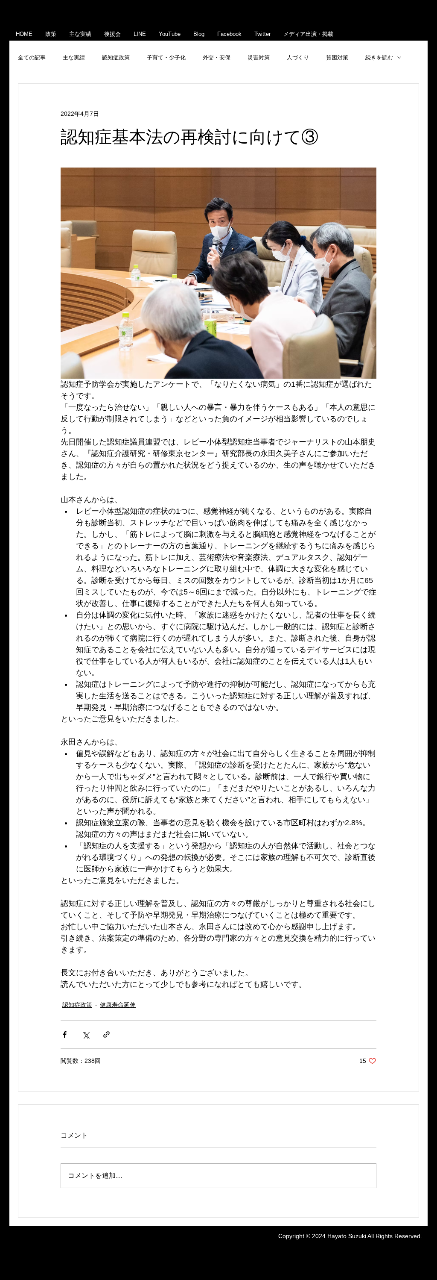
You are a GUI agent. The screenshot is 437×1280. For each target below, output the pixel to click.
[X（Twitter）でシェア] (86, 1034)
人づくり (298, 57)
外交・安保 (216, 57)
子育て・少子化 (166, 57)
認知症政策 (116, 57)
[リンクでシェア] (106, 1034)
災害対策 (259, 57)
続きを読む (379, 57)
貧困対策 (337, 57)
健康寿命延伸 (118, 1004)
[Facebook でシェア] (65, 1034)
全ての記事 (32, 57)
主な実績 (74, 57)
